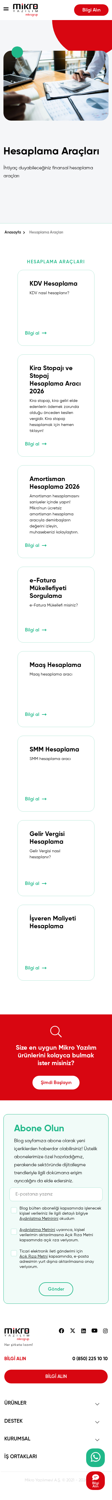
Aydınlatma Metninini (39, 1219)
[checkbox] (50, 1213)
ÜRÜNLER (15, 1403)
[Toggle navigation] (6, 10)
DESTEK (13, 1421)
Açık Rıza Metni (34, 1256)
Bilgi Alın (91, 10)
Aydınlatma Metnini (37, 1230)
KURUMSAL (17, 1439)
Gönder (56, 1289)
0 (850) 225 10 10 (90, 1359)
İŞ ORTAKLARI (20, 1456)
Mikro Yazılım (25, 10)
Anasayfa (13, 232)
